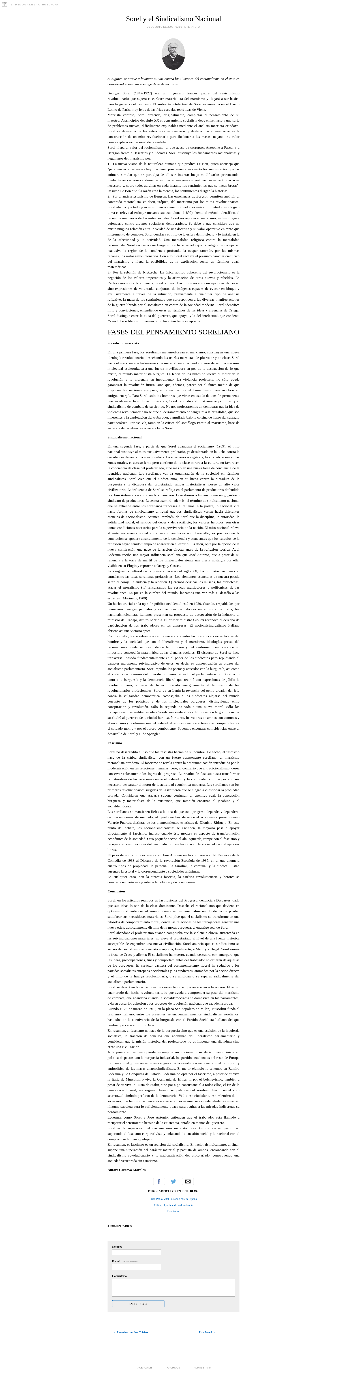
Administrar (202, 1367)
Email (188, 1181)
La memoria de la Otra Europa (34, 4)
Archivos (173, 1367)
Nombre (117, 1246)
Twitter (173, 1181)
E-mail (125, 1261)
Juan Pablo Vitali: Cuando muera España (173, 1198)
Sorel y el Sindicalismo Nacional (173, 19)
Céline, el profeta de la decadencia (173, 1205)
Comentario (119, 1276)
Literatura (192, 26)
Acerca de (145, 1367)
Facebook (159, 1181)
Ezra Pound (173, 1211)
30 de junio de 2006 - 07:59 (164, 26)
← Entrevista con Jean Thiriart (131, 1332)
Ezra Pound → (207, 1332)
